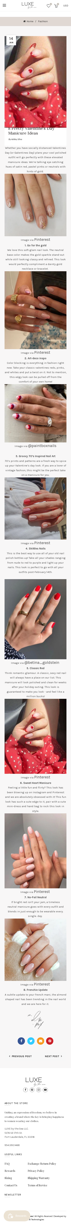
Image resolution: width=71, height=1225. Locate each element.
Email (40, 1041)
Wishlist (50, 4)
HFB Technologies (35, 1219)
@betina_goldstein (41, 662)
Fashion (43, 21)
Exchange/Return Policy (42, 1163)
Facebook (21, 1041)
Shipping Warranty (39, 1178)
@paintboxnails (42, 445)
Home (30, 21)
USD (65, 5)
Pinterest (42, 239)
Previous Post (22, 1056)
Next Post (52, 1056)
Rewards (10, 1171)
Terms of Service (37, 1185)
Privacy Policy (36, 1171)
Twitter (31, 1041)
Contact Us (11, 1185)
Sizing (8, 1178)
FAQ (7, 1163)
